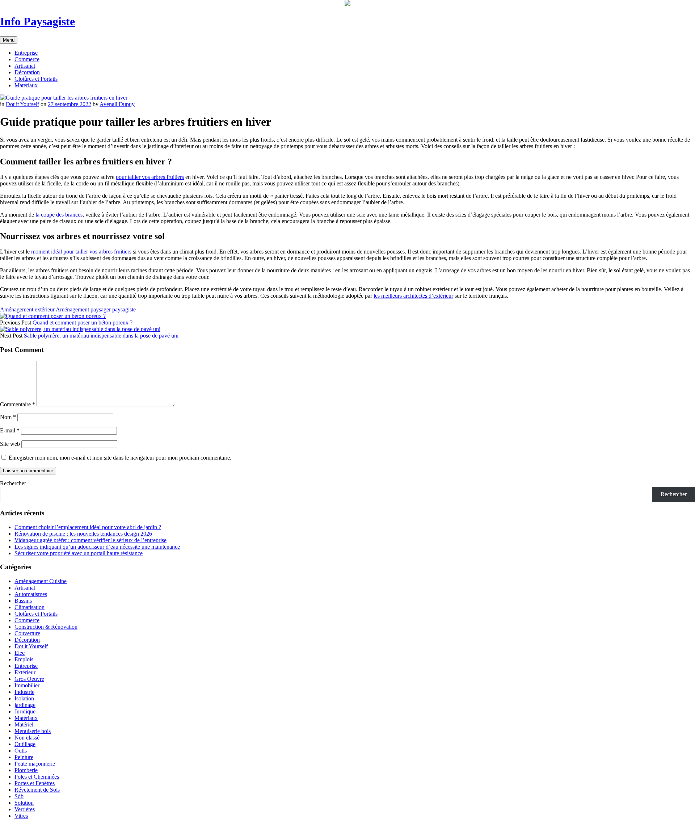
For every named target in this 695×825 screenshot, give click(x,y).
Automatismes (30, 594)
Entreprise (26, 53)
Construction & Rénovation (45, 627)
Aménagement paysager (83, 309)
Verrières (24, 809)
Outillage (24, 744)
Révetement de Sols (37, 790)
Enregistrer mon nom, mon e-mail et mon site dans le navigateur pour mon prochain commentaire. (120, 458)
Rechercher (13, 483)
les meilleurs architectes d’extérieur (413, 296)
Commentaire (17, 404)
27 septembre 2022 (69, 104)
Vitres (21, 816)
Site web (10, 444)
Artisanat (24, 66)
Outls (20, 750)
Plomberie (26, 770)
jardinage (24, 705)
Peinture (23, 757)
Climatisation (29, 607)
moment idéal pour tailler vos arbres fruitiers (81, 251)
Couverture (27, 633)
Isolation (24, 698)
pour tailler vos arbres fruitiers (150, 177)
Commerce (26, 59)
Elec (19, 653)
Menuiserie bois (32, 731)
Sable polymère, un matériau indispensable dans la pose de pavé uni (101, 335)
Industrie (24, 692)
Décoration (27, 72)
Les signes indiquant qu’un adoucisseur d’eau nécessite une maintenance (97, 547)
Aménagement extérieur (27, 309)
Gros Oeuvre (29, 679)
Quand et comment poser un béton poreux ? (82, 322)
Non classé (26, 737)
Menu (8, 40)
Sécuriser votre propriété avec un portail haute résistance (78, 553)
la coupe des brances (58, 215)
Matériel (23, 724)
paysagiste (124, 309)
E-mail (10, 430)
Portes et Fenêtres (34, 783)
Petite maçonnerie (34, 764)
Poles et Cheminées (36, 777)
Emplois (23, 659)
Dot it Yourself (22, 104)
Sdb (19, 796)
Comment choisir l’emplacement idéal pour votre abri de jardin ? (87, 527)
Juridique (24, 711)
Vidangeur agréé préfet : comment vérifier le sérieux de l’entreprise (90, 540)
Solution (24, 803)
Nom (8, 417)
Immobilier (26, 685)
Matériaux (26, 85)
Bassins (23, 601)
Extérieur (24, 672)
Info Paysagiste (37, 21)
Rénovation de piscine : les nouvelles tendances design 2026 (83, 534)
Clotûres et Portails (36, 79)
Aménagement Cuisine (40, 581)
